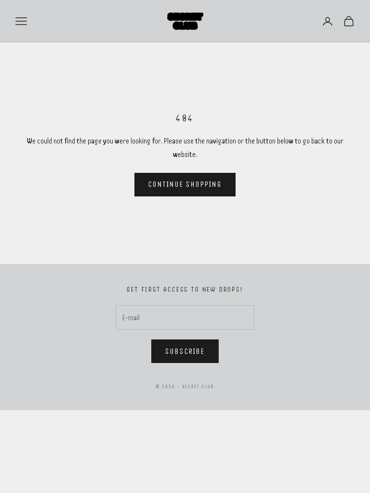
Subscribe (185, 351)
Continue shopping (185, 184)
